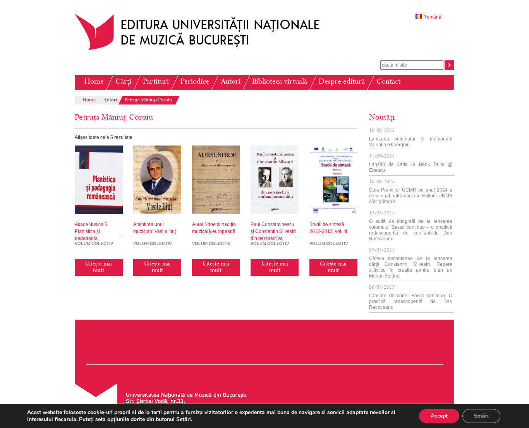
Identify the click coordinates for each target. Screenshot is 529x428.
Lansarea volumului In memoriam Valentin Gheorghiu (410, 137)
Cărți (123, 82)
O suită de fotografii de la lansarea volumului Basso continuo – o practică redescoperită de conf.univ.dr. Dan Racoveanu (410, 226)
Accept (439, 415)
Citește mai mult (98, 267)
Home (94, 82)
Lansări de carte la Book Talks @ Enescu (410, 163)
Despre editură (342, 82)
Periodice (194, 82)
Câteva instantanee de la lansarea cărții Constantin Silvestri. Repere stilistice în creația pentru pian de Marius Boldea (410, 263)
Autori (230, 82)
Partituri (156, 82)
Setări (481, 415)
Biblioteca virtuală (279, 82)
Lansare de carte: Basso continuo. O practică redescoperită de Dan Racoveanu (410, 297)
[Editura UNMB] (203, 50)
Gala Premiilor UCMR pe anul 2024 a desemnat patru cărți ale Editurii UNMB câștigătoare (410, 192)
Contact (388, 82)
